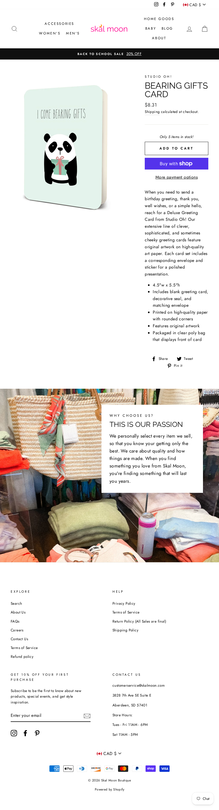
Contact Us (19, 639)
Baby (150, 28)
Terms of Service (24, 647)
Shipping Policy (125, 630)
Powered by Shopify (109, 789)
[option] (109, 54)
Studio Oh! (158, 76)
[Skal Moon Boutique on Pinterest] (37, 733)
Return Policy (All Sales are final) (139, 621)
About (159, 38)
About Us (18, 612)
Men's (73, 33)
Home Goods (159, 18)
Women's (49, 33)
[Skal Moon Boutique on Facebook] (25, 733)
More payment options (176, 177)
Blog (167, 28)
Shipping (152, 111)
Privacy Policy (123, 603)
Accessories (59, 23)
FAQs (15, 621)
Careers (17, 630)
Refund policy (22, 656)
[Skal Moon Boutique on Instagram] (14, 733)
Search (16, 603)
